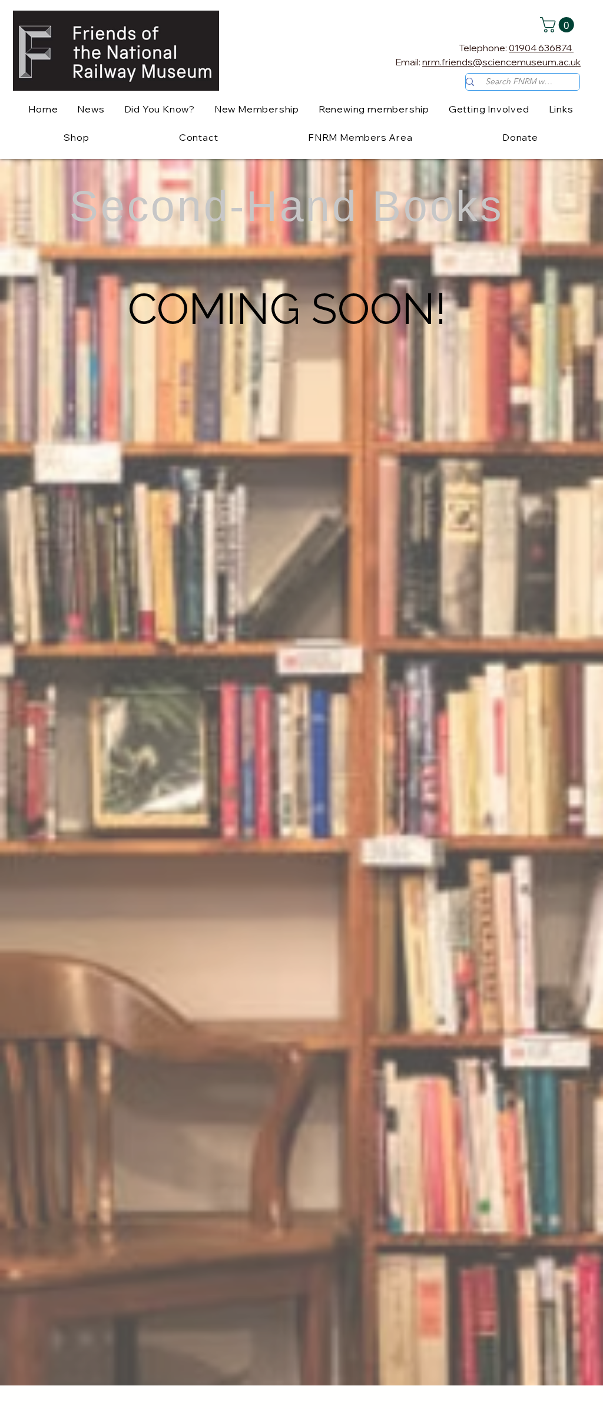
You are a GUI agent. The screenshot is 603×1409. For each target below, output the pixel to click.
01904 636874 (541, 48)
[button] (559, 24)
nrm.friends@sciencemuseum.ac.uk (501, 62)
